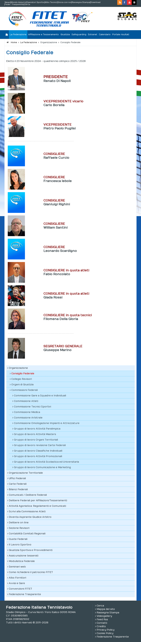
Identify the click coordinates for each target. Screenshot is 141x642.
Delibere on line (19, 522)
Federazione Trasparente (25, 594)
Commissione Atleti (26, 401)
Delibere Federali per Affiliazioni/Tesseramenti (38, 500)
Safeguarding (79, 34)
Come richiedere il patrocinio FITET (31, 572)
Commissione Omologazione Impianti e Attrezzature (46, 423)
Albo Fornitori (17, 577)
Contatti (102, 622)
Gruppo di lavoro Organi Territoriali (36, 439)
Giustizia (65, 34)
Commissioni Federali (24, 390)
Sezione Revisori (19, 528)
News (7, 2)
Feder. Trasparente (14, 4)
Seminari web (17, 566)
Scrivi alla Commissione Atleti (27, 511)
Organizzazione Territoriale (26, 472)
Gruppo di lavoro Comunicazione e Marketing (42, 467)
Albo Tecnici (51, 2)
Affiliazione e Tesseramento (43, 34)
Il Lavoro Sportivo (20, 544)
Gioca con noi (64, 2)
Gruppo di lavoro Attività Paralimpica (37, 428)
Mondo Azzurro (18, 2)
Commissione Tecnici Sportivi (32, 406)
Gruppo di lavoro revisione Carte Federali (40, 445)
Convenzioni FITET (20, 588)
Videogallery (104, 616)
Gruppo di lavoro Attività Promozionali (38, 456)
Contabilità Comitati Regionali (27, 533)
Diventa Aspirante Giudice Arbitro (30, 517)
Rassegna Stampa (81, 2)
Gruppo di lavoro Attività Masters (35, 434)
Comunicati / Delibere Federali (28, 494)
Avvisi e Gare (17, 583)
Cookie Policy (105, 633)
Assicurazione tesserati (23, 555)
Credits (101, 626)
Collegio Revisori (21, 379)
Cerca (27, 4)
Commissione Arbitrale (28, 417)
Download (95, 2)
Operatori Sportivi (35, 2)
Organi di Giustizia (22, 384)
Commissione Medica (27, 412)
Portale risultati (120, 34)
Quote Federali (18, 539)
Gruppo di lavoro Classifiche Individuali (38, 450)
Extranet (92, 34)
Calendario (105, 34)
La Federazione (18, 34)
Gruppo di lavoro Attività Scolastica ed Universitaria (46, 461)
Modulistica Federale (22, 561)
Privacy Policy (105, 629)
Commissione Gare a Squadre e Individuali (40, 395)
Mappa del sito (106, 609)
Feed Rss (102, 619)
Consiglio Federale (22, 373)
